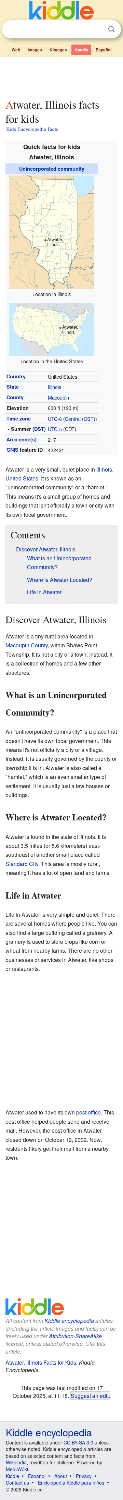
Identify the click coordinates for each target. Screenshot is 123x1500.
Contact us (17, 1482)
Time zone (18, 418)
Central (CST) (80, 418)
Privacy (84, 1476)
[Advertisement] (61, 76)
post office (88, 1112)
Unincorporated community (51, 168)
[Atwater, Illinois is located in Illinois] (51, 231)
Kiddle (12, 1476)
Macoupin (58, 397)
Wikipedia (16, 1462)
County (15, 397)
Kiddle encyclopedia (69, 1321)
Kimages (58, 50)
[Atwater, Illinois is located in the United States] (51, 328)
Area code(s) (21, 439)
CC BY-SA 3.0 (78, 1442)
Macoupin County (26, 645)
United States (21, 478)
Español (103, 50)
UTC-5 (55, 428)
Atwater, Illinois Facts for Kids (40, 1362)
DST (39, 428)
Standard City (21, 864)
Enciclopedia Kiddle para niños (71, 1482)
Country (16, 376)
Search (111, 29)
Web (16, 50)
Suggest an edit (90, 1395)
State (12, 386)
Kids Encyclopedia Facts (32, 128)
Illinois (54, 386)
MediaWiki (17, 1469)
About (60, 1476)
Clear (97, 29)
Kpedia (81, 50)
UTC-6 (55, 418)
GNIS (12, 449)
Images (35, 50)
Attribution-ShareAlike (75, 1336)
